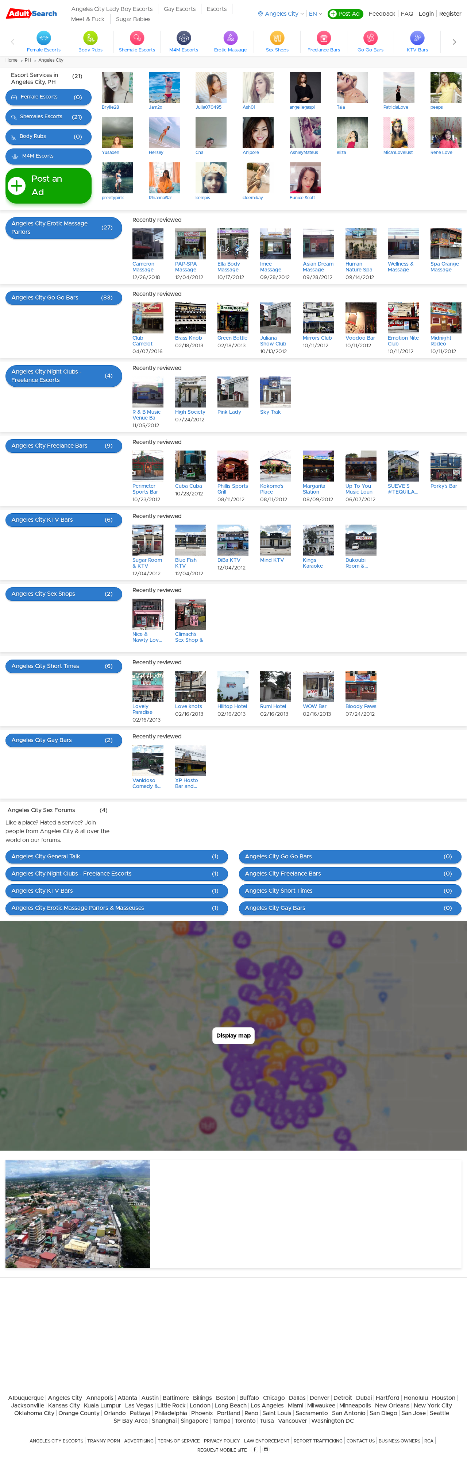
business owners (399, 1441)
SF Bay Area (130, 1421)
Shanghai (164, 1421)
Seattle (439, 1413)
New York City (433, 1406)
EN (313, 14)
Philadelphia (170, 1413)
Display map (233, 1036)
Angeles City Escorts (56, 1441)
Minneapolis (355, 1406)
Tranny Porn (103, 1441)
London (200, 1406)
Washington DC (332, 1421)
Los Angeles (267, 1406)
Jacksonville (27, 1406)
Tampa (221, 1421)
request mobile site (222, 1450)
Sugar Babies (133, 19)
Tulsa (267, 1421)
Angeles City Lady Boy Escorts (112, 9)
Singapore (194, 1421)
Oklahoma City (34, 1413)
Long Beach (231, 1406)
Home (11, 60)
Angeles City (50, 60)
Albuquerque (26, 1398)
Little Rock (171, 1406)
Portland (228, 1413)
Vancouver (292, 1421)
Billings (202, 1398)
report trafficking (318, 1441)
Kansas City (64, 1406)
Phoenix (202, 1413)
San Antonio (349, 1413)
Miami (295, 1406)
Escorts (217, 9)
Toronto (245, 1421)
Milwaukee (321, 1406)
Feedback (382, 14)
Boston (225, 1398)
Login (426, 14)
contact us (361, 1441)
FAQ (407, 14)
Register (450, 14)
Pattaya (140, 1413)
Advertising (139, 1441)
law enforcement (267, 1441)
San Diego (383, 1413)
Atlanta (127, 1398)
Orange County (79, 1413)
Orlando (115, 1413)
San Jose (413, 1413)
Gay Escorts (180, 9)
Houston (443, 1398)
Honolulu (416, 1398)
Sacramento (312, 1413)
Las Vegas (139, 1406)
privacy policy (222, 1441)
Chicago (274, 1398)
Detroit (342, 1398)
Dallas (297, 1398)
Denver (319, 1398)
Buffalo (249, 1398)
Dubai (364, 1398)
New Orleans (392, 1406)
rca (428, 1441)
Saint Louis (277, 1413)
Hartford (388, 1398)
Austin (150, 1398)
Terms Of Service (179, 1441)
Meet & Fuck (88, 19)
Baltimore (176, 1398)
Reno (251, 1413)
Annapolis (99, 1398)
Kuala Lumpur (102, 1406)
